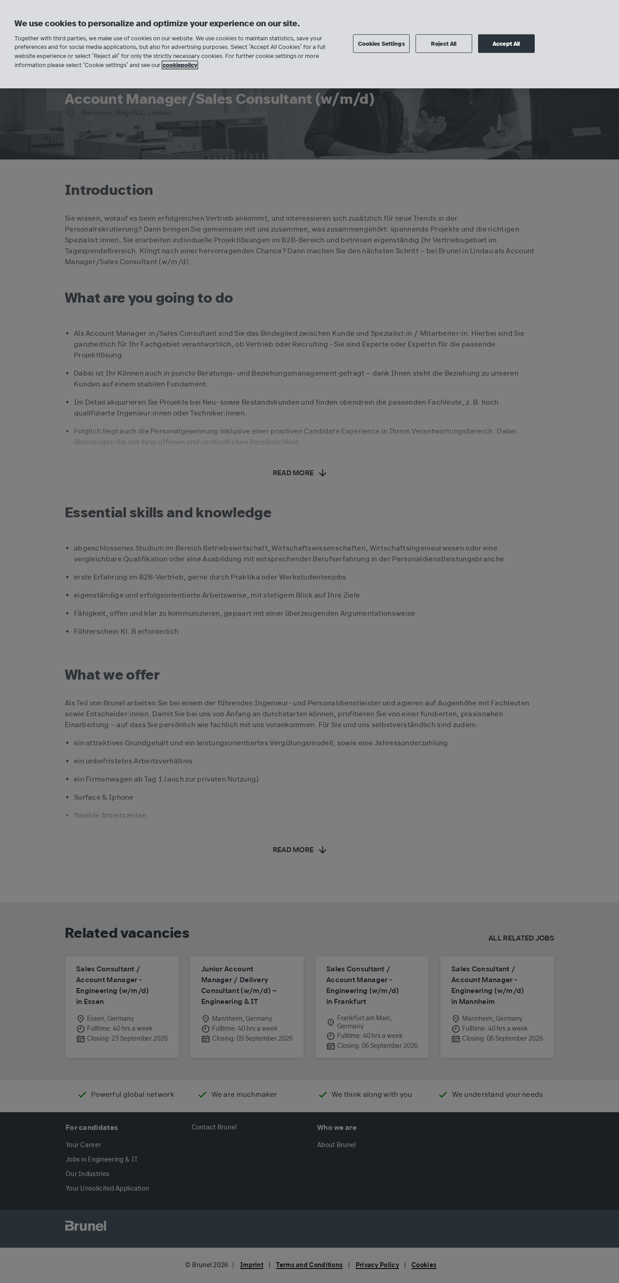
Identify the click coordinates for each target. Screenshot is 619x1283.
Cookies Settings (381, 43)
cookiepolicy (180, 65)
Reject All (443, 43)
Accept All (506, 43)
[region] (309, 44)
